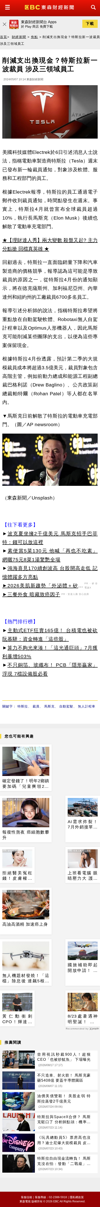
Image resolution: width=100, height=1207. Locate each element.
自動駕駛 (66, 706)
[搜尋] (92, 11)
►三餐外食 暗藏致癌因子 (31, 594)
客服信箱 (26, 1197)
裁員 (36, 706)
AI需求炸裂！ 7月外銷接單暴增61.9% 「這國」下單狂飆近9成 (83, 824)
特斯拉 (22, 706)
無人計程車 (86, 706)
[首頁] (49, 7)
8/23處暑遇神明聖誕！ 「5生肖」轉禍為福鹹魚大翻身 (83, 1019)
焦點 (34, 37)
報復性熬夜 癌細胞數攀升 (25, 835)
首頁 (3, 37)
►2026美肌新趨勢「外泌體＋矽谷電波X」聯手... (42, 586)
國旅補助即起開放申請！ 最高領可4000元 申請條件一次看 (83, 968)
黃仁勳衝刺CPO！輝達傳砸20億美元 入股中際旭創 (17, 1019)
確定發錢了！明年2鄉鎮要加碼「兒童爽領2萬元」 (25, 784)
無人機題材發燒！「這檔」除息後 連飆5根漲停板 (25, 978)
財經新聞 (19, 37)
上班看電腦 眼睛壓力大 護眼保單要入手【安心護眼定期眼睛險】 (83, 876)
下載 (90, 24)
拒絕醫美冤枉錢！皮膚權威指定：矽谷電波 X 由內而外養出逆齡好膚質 (17, 876)
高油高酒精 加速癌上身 (25, 924)
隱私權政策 (77, 1197)
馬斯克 (49, 706)
